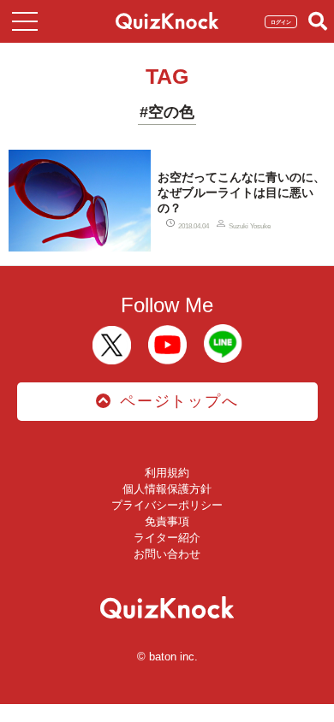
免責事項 (167, 521)
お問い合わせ (167, 553)
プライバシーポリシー (167, 505)
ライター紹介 (167, 537)
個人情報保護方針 (167, 488)
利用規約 (167, 472)
